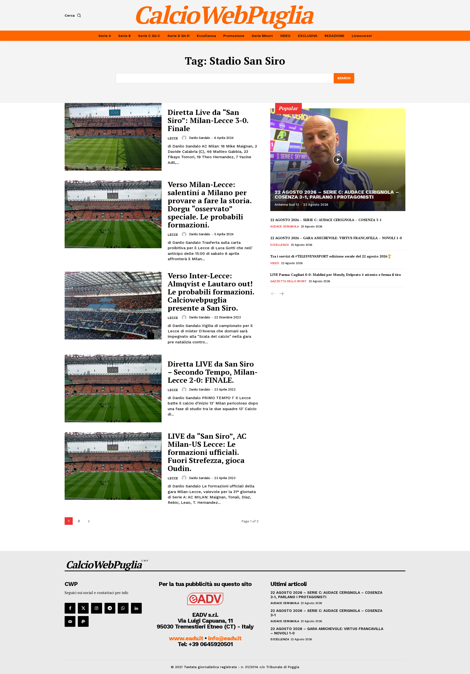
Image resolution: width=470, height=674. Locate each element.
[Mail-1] (70, 621)
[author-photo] (185, 137)
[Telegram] (110, 608)
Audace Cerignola (284, 226)
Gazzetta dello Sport (288, 281)
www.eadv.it (186, 638)
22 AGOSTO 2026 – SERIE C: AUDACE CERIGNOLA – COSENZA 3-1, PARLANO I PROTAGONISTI (337, 194)
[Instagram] (96, 608)
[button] (74, 15)
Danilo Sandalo (199, 138)
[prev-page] (273, 294)
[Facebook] (70, 608)
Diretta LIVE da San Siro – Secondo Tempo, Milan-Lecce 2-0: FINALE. (213, 372)
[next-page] (89, 521)
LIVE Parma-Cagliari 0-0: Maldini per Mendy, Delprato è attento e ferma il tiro (335, 274)
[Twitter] (83, 608)
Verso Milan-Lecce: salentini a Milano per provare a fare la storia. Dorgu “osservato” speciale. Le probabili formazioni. (210, 205)
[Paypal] (83, 621)
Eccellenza (279, 245)
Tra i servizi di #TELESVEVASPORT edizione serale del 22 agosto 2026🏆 (330, 256)
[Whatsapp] (123, 608)
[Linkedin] (136, 608)
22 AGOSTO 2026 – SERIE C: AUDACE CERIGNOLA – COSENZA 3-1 (326, 219)
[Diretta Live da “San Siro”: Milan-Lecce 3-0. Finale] (113, 137)
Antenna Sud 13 (287, 204)
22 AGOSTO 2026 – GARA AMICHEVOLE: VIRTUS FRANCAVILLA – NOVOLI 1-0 (336, 238)
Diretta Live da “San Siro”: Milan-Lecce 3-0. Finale (208, 120)
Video (274, 263)
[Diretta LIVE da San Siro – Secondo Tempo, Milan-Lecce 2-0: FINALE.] (113, 388)
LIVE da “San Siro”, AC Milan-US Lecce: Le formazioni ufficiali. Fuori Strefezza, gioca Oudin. (207, 452)
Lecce (173, 138)
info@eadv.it (224, 638)
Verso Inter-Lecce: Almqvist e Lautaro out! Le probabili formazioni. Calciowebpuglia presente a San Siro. (211, 292)
